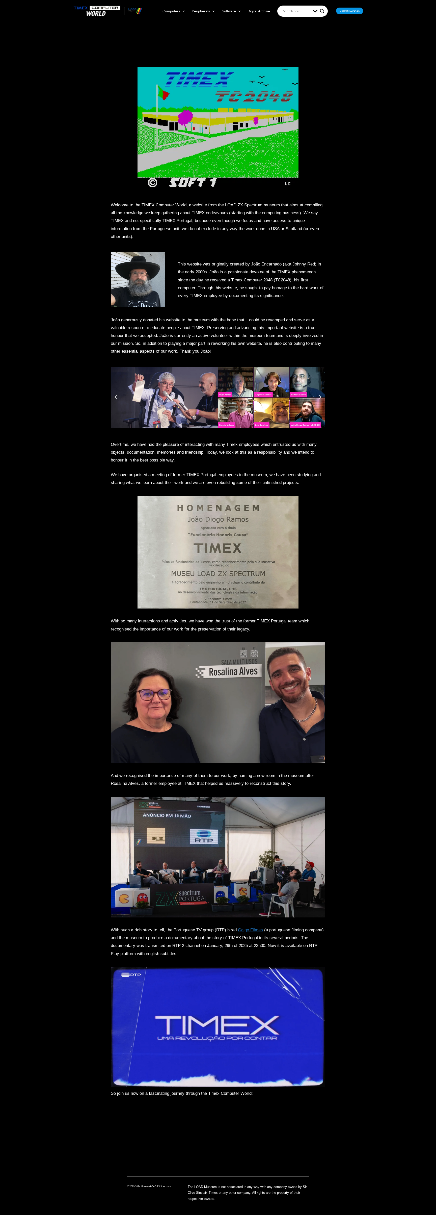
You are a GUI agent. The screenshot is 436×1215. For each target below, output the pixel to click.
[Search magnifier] (322, 11)
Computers (171, 11)
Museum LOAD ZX (350, 11)
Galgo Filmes (250, 930)
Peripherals (201, 11)
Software (229, 11)
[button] (182, 11)
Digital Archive (259, 11)
